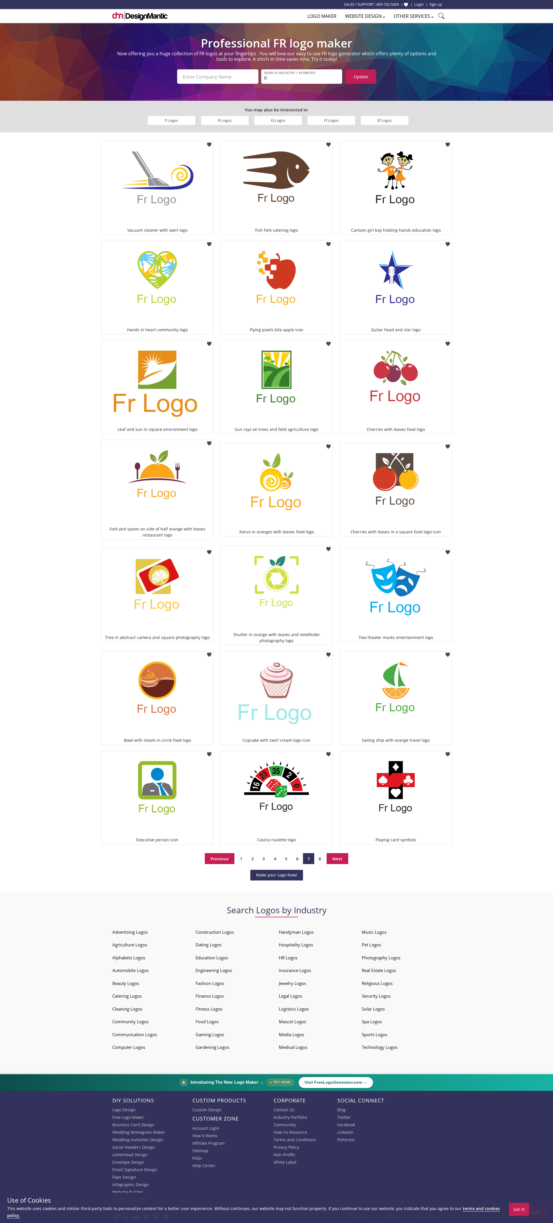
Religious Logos (377, 983)
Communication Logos (134, 1034)
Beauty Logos (125, 983)
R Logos (225, 120)
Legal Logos (290, 996)
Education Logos (212, 957)
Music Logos (374, 932)
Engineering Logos (214, 970)
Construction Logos (215, 932)
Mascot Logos (292, 1021)
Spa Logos (372, 1021)
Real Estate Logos (379, 970)
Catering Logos (127, 996)
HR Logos (288, 957)
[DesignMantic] (140, 15)
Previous (220, 858)
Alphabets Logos (128, 957)
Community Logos (130, 1021)
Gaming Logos (210, 1034)
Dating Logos (208, 945)
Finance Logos (210, 996)
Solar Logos (373, 1009)
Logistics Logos (294, 1009)
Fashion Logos (210, 983)
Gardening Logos (212, 1047)
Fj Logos (278, 120)
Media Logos (291, 1034)
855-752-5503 (387, 4)
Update (361, 76)
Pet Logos (371, 945)
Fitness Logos (209, 1009)
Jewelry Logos (292, 983)
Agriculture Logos (129, 945)
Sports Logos (374, 1034)
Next (337, 858)
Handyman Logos (296, 932)
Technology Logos (379, 1047)
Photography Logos (381, 957)
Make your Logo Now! (276, 875)
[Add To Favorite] (209, 143)
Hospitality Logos (296, 945)
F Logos (171, 120)
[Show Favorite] (406, 4)
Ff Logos (331, 120)
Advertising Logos (130, 932)
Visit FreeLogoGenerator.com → (335, 1082)
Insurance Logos (295, 970)
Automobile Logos (130, 970)
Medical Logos (293, 1047)
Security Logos (376, 996)
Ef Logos (384, 120)
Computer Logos (128, 1047)
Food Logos (207, 1021)
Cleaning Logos (127, 1009)
